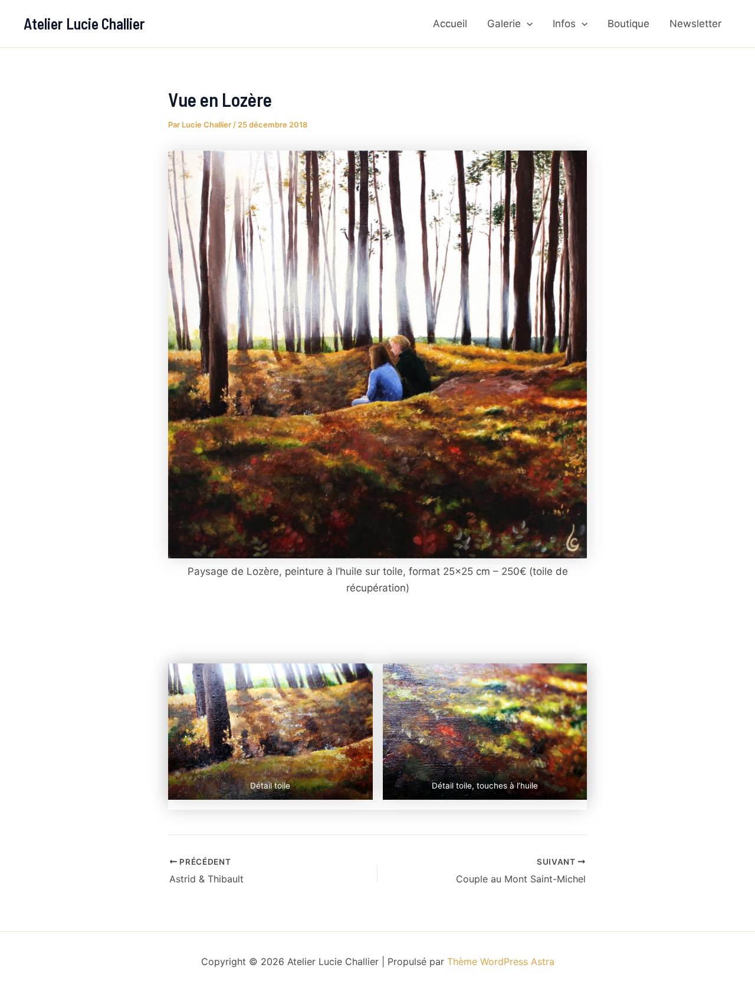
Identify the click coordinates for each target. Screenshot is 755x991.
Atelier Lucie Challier (84, 23)
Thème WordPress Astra (500, 961)
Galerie (504, 24)
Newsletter (695, 24)
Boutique (628, 24)
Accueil (450, 24)
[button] (527, 23)
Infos (564, 24)
